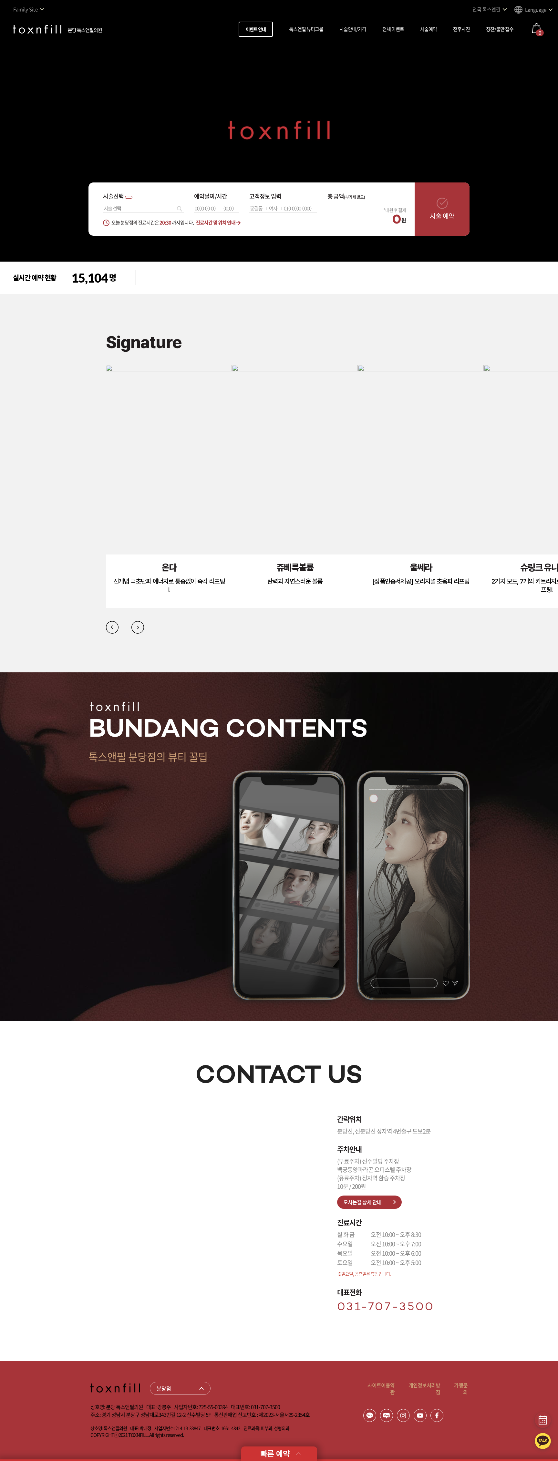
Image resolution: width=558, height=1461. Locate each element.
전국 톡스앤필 (486, 9)
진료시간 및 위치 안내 (216, 222)
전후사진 (461, 29)
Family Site (25, 9)
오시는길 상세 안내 (362, 1202)
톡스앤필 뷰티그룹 (306, 29)
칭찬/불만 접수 (499, 29)
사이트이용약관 (381, 1388)
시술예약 (428, 29)
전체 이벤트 (393, 29)
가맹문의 (461, 1388)
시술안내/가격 (352, 29)
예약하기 (166, 267)
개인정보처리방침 (424, 1388)
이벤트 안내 (256, 29)
